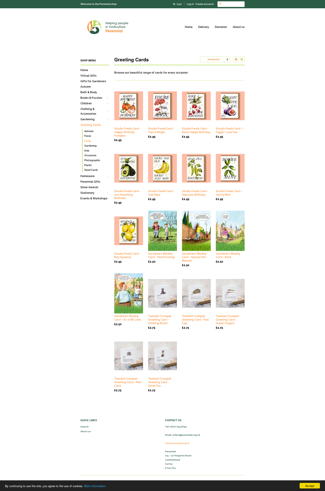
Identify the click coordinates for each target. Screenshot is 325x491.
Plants (88, 165)
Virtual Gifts (88, 75)
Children (86, 103)
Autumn (85, 86)
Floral (87, 136)
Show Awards (89, 187)
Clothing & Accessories (88, 111)
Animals (88, 131)
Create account (204, 4)
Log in (190, 4)
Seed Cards (91, 170)
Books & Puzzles (91, 97)
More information (94, 486)
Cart (179, 4)
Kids (86, 150)
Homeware (87, 176)
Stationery (87, 192)
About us (239, 27)
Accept (309, 486)
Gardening (87, 119)
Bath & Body (88, 92)
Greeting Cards (90, 124)
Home (188, 27)
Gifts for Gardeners (93, 81)
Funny (87, 140)
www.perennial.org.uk (177, 443)
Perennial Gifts (90, 181)
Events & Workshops (93, 198)
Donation (221, 27)
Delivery (203, 27)
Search (84, 426)
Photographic (92, 160)
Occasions (90, 155)
